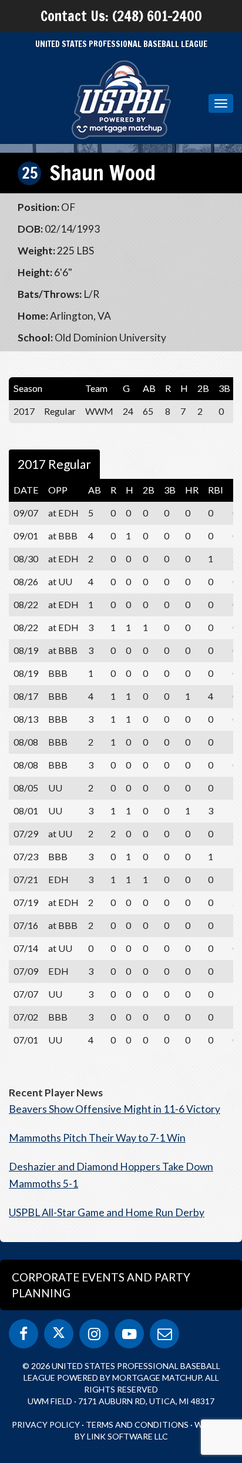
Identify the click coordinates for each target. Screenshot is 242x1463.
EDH (58, 879)
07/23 (26, 856)
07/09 (26, 971)
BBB (58, 673)
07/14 (26, 948)
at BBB (63, 535)
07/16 (26, 925)
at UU (60, 581)
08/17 (26, 696)
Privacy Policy (46, 1425)
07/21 (26, 879)
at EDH (63, 512)
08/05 (26, 787)
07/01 (26, 1039)
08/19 (26, 650)
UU (55, 787)
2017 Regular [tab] (54, 464)
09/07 (26, 512)
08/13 (26, 718)
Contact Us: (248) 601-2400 (121, 16)
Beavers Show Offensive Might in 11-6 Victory (114, 1109)
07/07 (26, 993)
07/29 (26, 833)
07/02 (26, 1016)
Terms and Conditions (137, 1425)
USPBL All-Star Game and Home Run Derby (106, 1212)
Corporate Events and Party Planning (101, 1285)
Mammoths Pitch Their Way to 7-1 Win (97, 1138)
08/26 (26, 581)
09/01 (26, 535)
